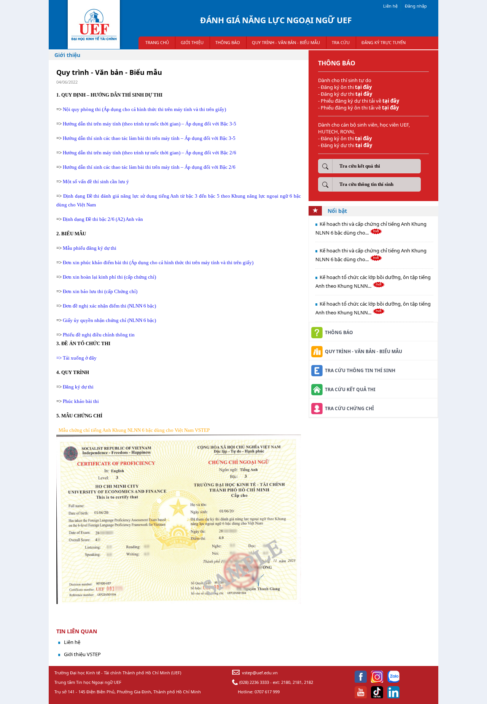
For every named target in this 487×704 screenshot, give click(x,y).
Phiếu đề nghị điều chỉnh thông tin (99, 335)
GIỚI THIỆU (192, 42)
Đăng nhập (416, 6)
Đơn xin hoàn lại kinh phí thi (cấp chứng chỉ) (109, 277)
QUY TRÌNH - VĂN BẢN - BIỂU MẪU (286, 42)
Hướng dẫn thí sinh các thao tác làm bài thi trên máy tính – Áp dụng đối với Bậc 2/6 (149, 167)
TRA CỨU (341, 42)
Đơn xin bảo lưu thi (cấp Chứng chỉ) (100, 291)
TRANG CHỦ (157, 42)
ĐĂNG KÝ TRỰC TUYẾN (383, 42)
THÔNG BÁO (227, 42)
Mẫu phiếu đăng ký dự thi (90, 248)
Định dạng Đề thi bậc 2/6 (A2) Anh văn (103, 219)
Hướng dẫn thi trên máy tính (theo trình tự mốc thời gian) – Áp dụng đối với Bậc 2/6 (149, 152)
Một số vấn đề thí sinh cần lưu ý (96, 181)
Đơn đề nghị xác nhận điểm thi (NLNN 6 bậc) (109, 306)
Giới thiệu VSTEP (82, 654)
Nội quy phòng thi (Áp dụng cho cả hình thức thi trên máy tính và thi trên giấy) (144, 109)
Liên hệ (390, 6)
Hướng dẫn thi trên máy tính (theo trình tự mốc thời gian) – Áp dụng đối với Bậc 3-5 (149, 124)
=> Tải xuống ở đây (76, 358)
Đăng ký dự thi (79, 387)
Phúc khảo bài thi (81, 401)
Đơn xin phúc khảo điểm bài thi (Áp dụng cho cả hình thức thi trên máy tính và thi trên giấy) (158, 262)
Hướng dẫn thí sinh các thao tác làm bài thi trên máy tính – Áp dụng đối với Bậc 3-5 (149, 138)
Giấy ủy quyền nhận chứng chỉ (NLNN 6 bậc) (109, 320)
